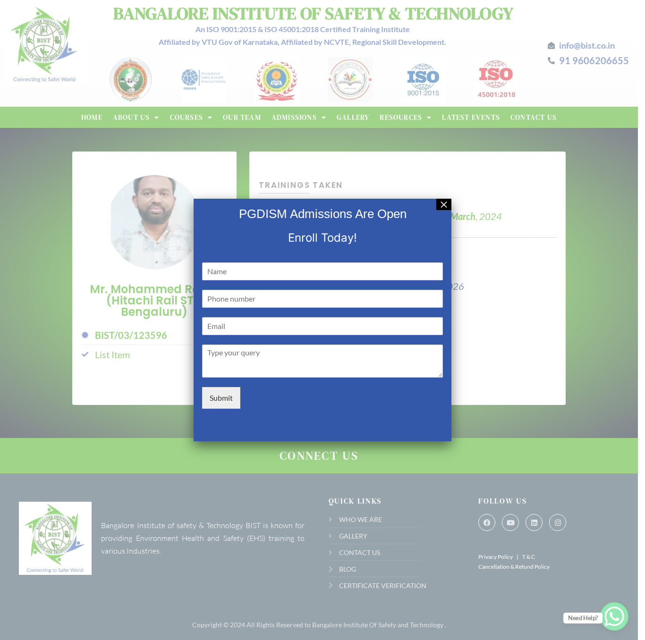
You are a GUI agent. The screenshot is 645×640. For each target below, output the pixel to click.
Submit (221, 397)
